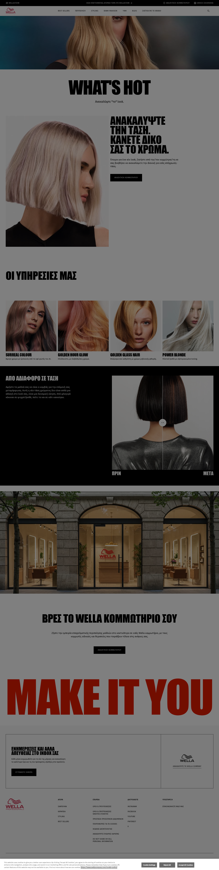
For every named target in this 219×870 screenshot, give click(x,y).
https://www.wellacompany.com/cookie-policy (99, 867)
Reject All (167, 865)
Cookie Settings (149, 865)
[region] (109, 864)
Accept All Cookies (186, 865)
